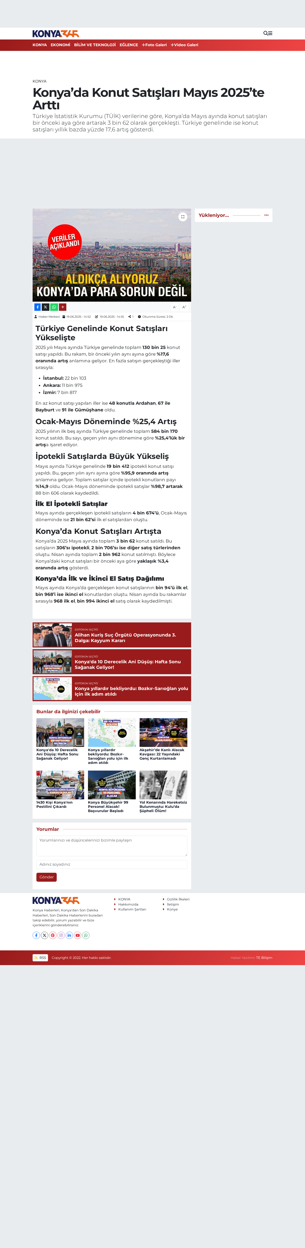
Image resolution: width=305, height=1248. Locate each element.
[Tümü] (266, 215)
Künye (172, 909)
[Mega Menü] (270, 33)
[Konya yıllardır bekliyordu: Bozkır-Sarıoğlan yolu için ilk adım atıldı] (112, 732)
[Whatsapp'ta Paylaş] (54, 307)
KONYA (40, 45)
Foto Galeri (156, 45)
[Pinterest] (52, 935)
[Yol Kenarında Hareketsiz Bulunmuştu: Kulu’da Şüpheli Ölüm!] (163, 784)
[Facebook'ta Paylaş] (37, 307)
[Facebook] (36, 935)
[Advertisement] (153, 173)
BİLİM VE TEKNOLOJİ (95, 45)
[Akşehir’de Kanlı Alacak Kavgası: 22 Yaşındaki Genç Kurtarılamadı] (163, 732)
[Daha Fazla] (62, 307)
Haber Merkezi (49, 316)
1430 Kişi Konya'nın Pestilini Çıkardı (54, 804)
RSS (42, 958)
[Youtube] (77, 935)
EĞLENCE (129, 45)
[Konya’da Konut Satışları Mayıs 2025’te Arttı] (112, 255)
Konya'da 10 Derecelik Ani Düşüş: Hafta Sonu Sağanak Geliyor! (57, 754)
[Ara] (265, 33)
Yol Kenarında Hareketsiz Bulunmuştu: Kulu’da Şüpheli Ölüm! (163, 806)
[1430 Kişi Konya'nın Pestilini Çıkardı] (60, 784)
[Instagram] (61, 935)
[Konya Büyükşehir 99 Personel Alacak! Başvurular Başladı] (112, 784)
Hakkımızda (128, 904)
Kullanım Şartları (132, 909)
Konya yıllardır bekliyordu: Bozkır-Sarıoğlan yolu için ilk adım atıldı (108, 756)
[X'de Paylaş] (45, 307)
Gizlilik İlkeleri (178, 899)
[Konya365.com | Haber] (56, 33)
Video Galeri (186, 45)
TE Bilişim (264, 958)
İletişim (173, 904)
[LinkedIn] (69, 935)
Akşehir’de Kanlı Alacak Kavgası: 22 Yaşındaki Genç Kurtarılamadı (162, 754)
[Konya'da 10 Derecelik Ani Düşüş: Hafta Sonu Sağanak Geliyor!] (60, 732)
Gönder (47, 877)
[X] (44, 935)
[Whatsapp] (86, 935)
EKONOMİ (60, 45)
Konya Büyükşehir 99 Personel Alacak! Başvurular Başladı (108, 806)
